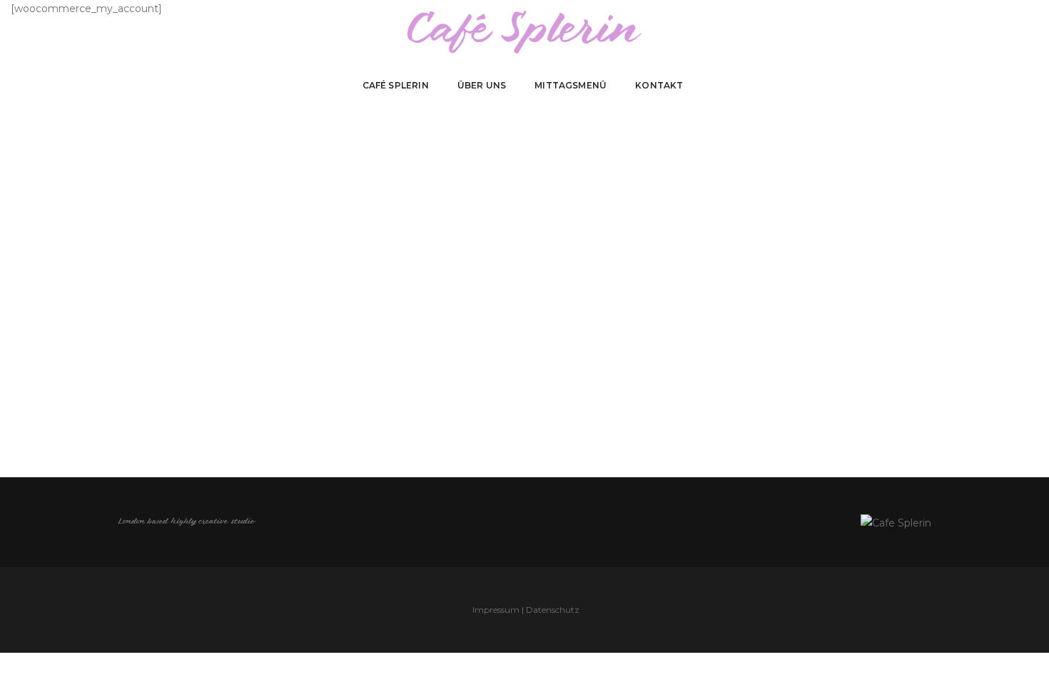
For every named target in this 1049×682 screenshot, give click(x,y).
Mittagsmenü (570, 85)
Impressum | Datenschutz (525, 609)
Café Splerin (396, 85)
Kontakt (659, 85)
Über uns (481, 85)
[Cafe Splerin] (524, 31)
